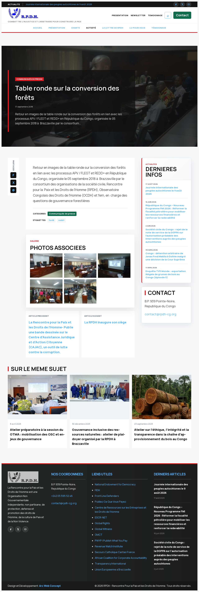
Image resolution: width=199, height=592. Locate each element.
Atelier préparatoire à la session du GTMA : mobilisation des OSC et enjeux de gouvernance (37, 434)
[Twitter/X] (182, 4)
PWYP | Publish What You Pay (111, 540)
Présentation (57, 27)
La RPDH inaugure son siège (105, 322)
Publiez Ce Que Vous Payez (110, 501)
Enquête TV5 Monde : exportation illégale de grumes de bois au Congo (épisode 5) (166, 274)
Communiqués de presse (29, 79)
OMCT (98, 534)
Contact (182, 15)
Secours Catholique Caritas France (115, 552)
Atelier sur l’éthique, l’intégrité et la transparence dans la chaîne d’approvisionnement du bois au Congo (161, 434)
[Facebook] (176, 4)
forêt (51, 220)
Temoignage (155, 15)
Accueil (37, 27)
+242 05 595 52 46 (62, 496)
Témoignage (158, 27)
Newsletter (138, 15)
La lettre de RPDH (112, 27)
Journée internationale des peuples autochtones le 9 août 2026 (59, 4)
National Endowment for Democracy (115, 484)
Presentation (120, 15)
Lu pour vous (137, 27)
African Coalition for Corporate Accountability (121, 558)
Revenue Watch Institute (109, 546)
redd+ (61, 220)
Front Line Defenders (107, 496)
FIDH (97, 490)
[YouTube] (188, 4)
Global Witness (103, 529)
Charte (75, 27)
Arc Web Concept (50, 585)
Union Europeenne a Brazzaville (113, 569)
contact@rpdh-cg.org (160, 314)
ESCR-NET (101, 517)
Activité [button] (91, 27)
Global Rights (102, 523)
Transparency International (110, 563)
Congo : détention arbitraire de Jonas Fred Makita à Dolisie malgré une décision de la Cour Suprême (166, 256)
